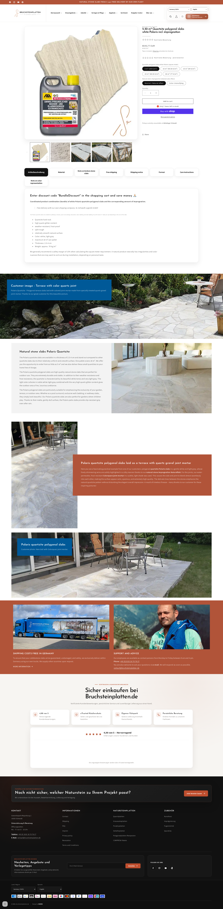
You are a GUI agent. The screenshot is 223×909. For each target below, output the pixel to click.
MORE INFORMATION (21, 666)
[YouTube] (165, 868)
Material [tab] (61, 172)
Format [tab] (162, 172)
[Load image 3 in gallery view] (60, 152)
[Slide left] (27, 152)
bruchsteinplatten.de (22, 904)
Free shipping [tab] (111, 172)
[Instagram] (159, 868)
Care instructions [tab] (187, 172)
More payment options (168, 117)
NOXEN (40, 904)
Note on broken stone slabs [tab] (86, 172)
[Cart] (182, 16)
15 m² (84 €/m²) (189, 69)
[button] (56, 13)
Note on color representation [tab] (36, 181)
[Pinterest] (171, 868)
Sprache (40, 884)
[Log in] (176, 16)
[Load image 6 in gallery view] (122, 152)
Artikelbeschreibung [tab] (36, 172)
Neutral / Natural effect (154, 83)
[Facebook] (153, 868)
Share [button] (147, 134)
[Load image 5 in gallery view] (101, 152)
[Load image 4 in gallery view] (81, 152)
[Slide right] (135, 152)
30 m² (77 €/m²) (171, 74)
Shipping (156, 51)
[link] (196, 793)
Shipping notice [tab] (136, 172)
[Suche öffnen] (170, 16)
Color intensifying (176, 83)
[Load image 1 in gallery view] (39, 152)
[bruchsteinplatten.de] (28, 13)
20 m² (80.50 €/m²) (152, 74)
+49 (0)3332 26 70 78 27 (129, 661)
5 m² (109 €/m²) (151, 69)
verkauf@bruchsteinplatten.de (126, 668)
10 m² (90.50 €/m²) (170, 69)
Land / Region (15, 884)
